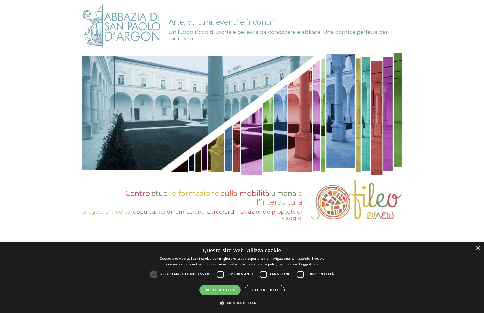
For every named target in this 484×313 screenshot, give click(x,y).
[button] (241, 303)
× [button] (478, 248)
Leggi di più (308, 264)
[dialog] (242, 277)
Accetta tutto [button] (220, 290)
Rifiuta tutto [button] (264, 290)
